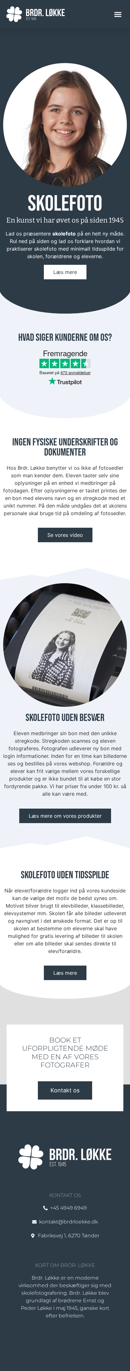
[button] (118, 14)
